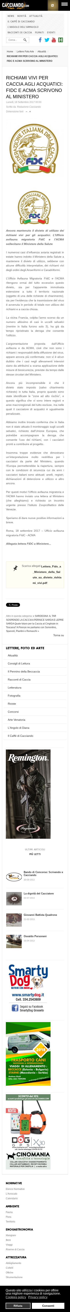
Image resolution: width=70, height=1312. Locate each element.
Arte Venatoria (16, 719)
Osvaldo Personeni (35, 936)
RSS (53, 5)
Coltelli (9, 1268)
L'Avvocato (11, 1193)
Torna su (58, 635)
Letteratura (14, 687)
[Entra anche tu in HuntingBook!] (60, 41)
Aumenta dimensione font (30, 110)
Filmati (39, 32)
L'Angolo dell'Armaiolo (23, 27)
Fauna (9, 1212)
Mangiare (11, 1235)
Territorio (10, 1221)
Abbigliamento (13, 1263)
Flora (8, 1217)
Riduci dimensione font (26, 110)
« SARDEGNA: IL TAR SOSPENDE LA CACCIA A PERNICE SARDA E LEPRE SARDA (35, 620)
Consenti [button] (48, 1305)
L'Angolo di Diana (18, 727)
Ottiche (9, 1272)
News (11, 16)
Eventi (51, 32)
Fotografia (14, 695)
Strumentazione (14, 1277)
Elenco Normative (15, 1189)
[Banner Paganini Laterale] (28, 837)
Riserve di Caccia (15, 1249)
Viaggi (9, 1244)
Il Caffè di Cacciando (21, 21)
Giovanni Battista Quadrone (40, 914)
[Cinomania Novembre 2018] (28, 1168)
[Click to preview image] (35, 148)
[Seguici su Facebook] (41, 41)
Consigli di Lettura (19, 663)
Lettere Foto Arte (25, 51)
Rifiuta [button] (18, 1305)
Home (10, 51)
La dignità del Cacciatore (39, 893)
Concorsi (13, 711)
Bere (8, 1240)
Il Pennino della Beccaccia (24, 671)
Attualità (35, 16)
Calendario (12, 1198)
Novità (21, 16)
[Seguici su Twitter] (47, 41)
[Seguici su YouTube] (53, 41)
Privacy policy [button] (37, 1297)
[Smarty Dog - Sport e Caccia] (28, 1012)
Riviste (12, 703)
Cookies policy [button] (16, 1297)
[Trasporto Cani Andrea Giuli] (28, 1084)
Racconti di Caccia (20, 32)
